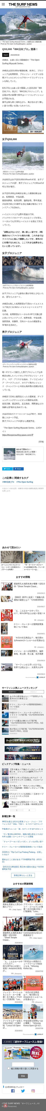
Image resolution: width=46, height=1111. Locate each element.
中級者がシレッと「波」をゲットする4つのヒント (22, 829)
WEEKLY (33, 692)
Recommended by (31, 677)
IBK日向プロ (9, 482)
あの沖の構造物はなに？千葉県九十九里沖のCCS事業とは (26, 697)
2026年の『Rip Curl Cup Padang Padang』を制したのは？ (22, 853)
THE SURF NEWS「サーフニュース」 (20, 1103)
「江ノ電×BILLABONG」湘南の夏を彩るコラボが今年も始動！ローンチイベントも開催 (22, 835)
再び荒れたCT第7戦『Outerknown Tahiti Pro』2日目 (27, 730)
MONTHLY (12, 692)
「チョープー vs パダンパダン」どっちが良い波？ (23, 841)
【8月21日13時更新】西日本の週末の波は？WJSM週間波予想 (23, 868)
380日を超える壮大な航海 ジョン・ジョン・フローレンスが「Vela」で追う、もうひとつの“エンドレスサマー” (22, 822)
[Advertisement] (23, 519)
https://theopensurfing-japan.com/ (16, 435)
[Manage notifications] (5, 1106)
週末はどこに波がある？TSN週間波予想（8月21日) (22, 860)
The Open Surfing (25, 482)
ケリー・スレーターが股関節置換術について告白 (22, 847)
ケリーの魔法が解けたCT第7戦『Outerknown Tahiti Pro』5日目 (26, 723)
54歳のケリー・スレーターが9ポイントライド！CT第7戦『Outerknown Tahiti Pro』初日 (27, 715)
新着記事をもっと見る (23, 875)
